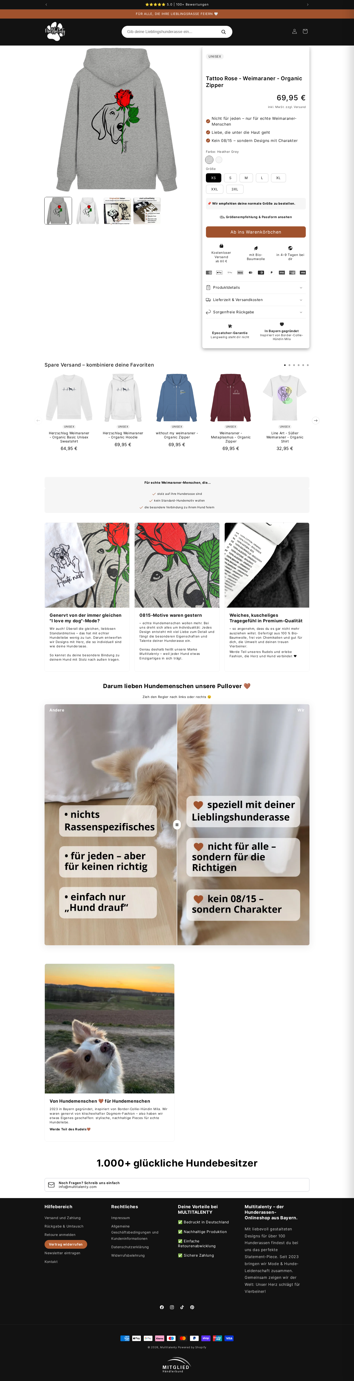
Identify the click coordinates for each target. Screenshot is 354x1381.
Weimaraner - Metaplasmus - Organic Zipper (231, 437)
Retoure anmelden (60, 1235)
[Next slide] (316, 420)
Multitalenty (168, 1347)
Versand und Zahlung (63, 1218)
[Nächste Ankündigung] (307, 4)
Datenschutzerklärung (130, 1247)
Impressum (120, 1218)
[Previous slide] (38, 420)
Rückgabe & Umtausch (64, 1226)
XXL (214, 189)
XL (278, 178)
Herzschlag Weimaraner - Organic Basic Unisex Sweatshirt (69, 437)
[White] (219, 159)
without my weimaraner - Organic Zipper (177, 435)
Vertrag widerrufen (66, 1244)
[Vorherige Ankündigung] (46, 4)
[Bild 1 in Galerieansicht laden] (58, 210)
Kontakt (51, 1262)
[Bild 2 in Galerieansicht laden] (87, 210)
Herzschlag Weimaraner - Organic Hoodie (123, 435)
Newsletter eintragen (62, 1253)
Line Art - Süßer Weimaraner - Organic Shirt (285, 437)
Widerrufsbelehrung (128, 1255)
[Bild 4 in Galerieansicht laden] (147, 210)
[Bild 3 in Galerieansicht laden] (117, 210)
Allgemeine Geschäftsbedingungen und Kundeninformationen (134, 1232)
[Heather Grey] (209, 159)
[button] (305, 31)
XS (213, 178)
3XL (234, 189)
